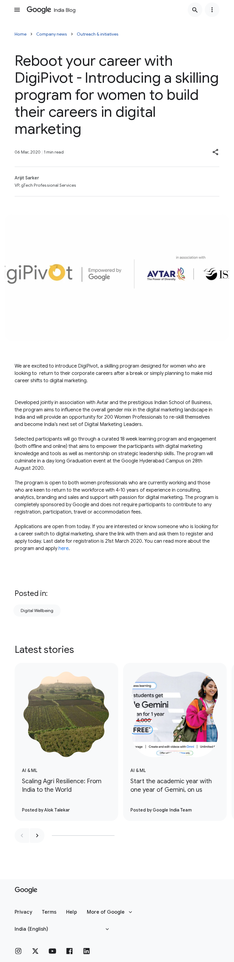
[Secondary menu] (212, 9)
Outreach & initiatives (98, 34)
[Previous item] (22, 835)
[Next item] (37, 835)
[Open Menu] (17, 9)
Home (21, 34)
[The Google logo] (26, 890)
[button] (215, 152)
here (63, 548)
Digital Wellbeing (37, 610)
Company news (51, 34)
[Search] (195, 9)
